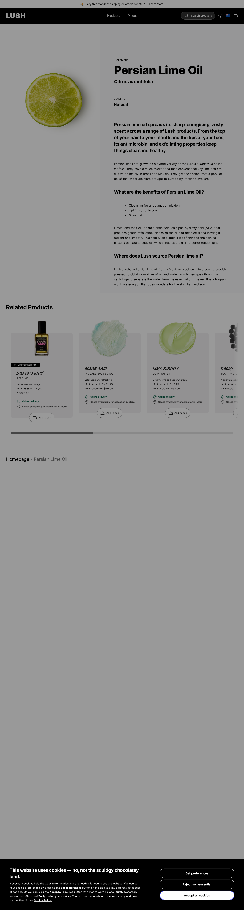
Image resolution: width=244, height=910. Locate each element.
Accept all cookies (197, 895)
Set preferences (197, 873)
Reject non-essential (197, 884)
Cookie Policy (43, 900)
